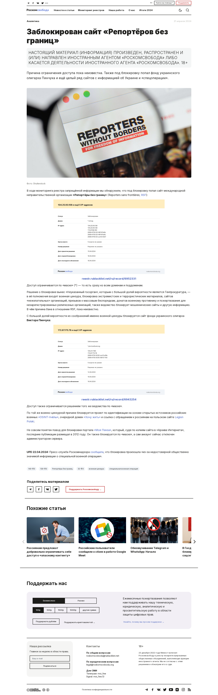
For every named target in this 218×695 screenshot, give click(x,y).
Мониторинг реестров (91, 10)
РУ (151, 3)
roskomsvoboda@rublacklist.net (102, 655)
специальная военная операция (123, 469)
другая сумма (89, 610)
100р (38, 610)
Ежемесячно (49, 600)
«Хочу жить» (92, 417)
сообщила (97, 452)
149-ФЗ (31, 469)
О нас (132, 10)
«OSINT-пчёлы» (48, 417)
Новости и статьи (64, 10)
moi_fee (102, 673)
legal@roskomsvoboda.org (100, 664)
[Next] (194, 542)
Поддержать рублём (46, 621)
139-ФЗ (43, 469)
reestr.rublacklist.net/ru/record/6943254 (109, 399)
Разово (81, 600)
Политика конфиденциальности (97, 689)
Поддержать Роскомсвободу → (85, 489)
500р (49, 610)
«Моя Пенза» (102, 430)
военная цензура (96, 469)
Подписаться (49, 666)
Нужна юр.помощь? (164, 3)
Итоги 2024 (146, 10)
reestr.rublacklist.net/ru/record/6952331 (109, 278)
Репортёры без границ (62, 469)
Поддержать (183, 3)
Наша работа (116, 10)
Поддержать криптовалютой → (79, 622)
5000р (73, 610)
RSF (143, 194)
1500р (61, 610)
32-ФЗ (81, 469)
